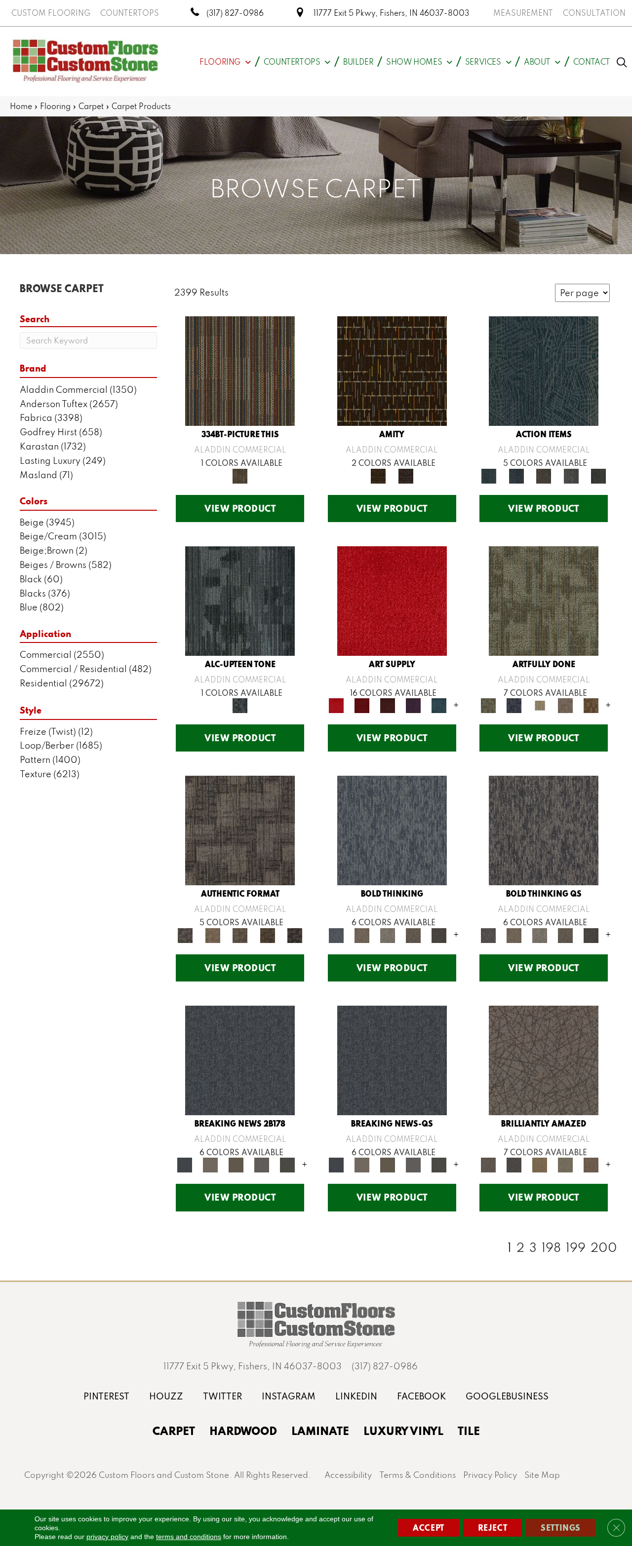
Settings (561, 1527)
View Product (240, 508)
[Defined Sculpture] (212, 934)
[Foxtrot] (240, 599)
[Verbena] (413, 705)
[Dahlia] (362, 705)
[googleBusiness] (507, 1396)
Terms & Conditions (417, 1475)
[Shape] (392, 829)
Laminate (320, 1430)
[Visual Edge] (240, 829)
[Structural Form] (294, 934)
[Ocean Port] (516, 475)
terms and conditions (188, 1537)
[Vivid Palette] (591, 705)
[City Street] (598, 475)
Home (21, 106)
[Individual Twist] (240, 934)
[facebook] (421, 1396)
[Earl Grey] (571, 475)
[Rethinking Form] (267, 934)
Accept (428, 1527)
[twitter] (222, 1396)
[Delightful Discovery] (543, 599)
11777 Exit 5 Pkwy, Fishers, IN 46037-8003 (391, 13)
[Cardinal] (392, 599)
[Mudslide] (240, 370)
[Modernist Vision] (539, 705)
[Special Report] (236, 1164)
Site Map (542, 1475)
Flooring (55, 106)
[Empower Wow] (565, 1164)
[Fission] (413, 934)
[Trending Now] (210, 1164)
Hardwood (243, 1430)
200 (604, 1247)
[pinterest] (106, 1396)
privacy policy (107, 1537)
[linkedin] (356, 1396)
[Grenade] (362, 934)
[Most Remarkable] (514, 705)
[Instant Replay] (261, 1164)
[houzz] (166, 1396)
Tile (469, 1430)
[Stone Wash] (439, 705)
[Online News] (240, 1059)
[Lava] (387, 934)
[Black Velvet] (406, 475)
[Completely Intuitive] (539, 1164)
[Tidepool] (543, 370)
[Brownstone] (543, 475)
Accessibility (348, 1475)
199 (576, 1247)
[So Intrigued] (543, 1059)
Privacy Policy (490, 1475)
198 (551, 1247)
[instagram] (289, 1396)
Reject (493, 1527)
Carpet (91, 106)
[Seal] (439, 934)
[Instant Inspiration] (591, 1164)
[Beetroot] (387, 705)
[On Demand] (287, 1164)
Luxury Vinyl (403, 1430)
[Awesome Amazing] (565, 705)
